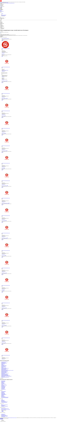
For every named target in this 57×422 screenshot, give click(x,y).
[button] (1, 10)
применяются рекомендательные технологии (12, 417)
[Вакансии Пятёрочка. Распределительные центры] (29, 62)
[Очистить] (1, 19)
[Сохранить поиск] (0, 20)
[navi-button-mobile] (0, 12)
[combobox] (2, 420)
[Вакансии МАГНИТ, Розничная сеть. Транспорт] (29, 44)
